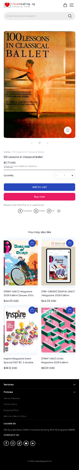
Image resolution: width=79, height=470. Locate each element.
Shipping (8, 166)
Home (7, 152)
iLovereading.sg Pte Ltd (42, 461)
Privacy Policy (10, 404)
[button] (71, 5)
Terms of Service (11, 398)
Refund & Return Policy (15, 416)
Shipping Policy (11, 410)
